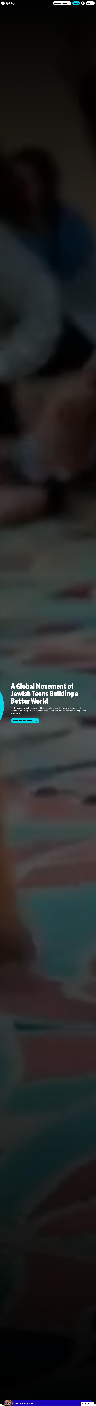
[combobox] (87, 1404)
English (87, 1404)
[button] (3, 3)
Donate (76, 3)
